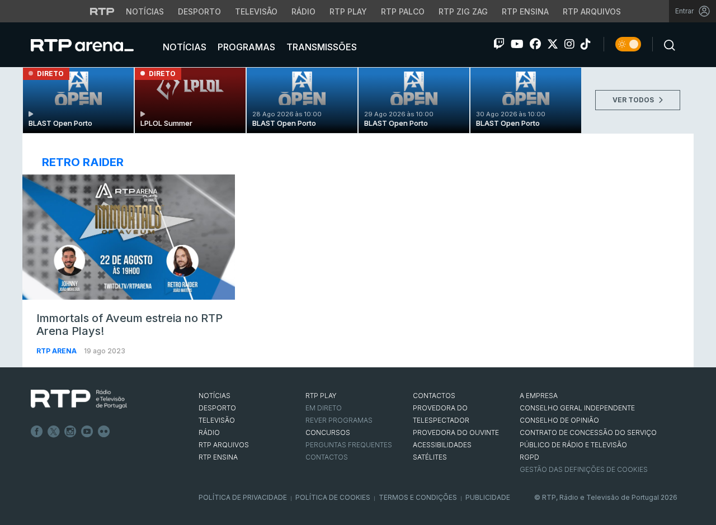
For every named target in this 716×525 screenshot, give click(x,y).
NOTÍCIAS (214, 395)
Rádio (303, 11)
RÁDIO (209, 432)
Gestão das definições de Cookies (584, 469)
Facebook (37, 431)
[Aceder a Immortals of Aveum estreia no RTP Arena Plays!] (128, 237)
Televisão (256, 11)
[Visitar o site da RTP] (102, 11)
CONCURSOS (327, 432)
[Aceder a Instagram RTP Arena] (569, 44)
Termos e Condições (418, 497)
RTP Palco (403, 11)
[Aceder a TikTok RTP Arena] (585, 44)
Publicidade (487, 497)
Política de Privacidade (243, 497)
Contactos (326, 457)
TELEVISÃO (217, 420)
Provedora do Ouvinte (456, 432)
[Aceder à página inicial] (93, 44)
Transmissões (320, 47)
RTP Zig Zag (463, 11)
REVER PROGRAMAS (339, 420)
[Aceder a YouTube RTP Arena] (517, 44)
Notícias (145, 11)
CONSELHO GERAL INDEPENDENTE (577, 408)
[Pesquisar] (666, 44)
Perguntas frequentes (348, 445)
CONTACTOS (434, 395)
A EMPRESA (539, 395)
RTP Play (348, 11)
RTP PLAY (321, 395)
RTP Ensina (525, 11)
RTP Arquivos (592, 11)
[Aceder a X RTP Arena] (552, 44)
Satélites (430, 457)
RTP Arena (57, 351)
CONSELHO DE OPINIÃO (559, 420)
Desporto (199, 11)
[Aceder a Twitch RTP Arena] (499, 44)
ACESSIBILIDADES (442, 445)
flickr (104, 431)
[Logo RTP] (79, 399)
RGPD (529, 457)
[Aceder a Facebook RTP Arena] (535, 44)
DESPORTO (217, 408)
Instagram (70, 431)
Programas (245, 47)
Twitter (54, 431)
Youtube (87, 431)
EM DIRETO (323, 408)
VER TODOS (634, 100)
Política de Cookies (332, 497)
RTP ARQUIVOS (224, 445)
